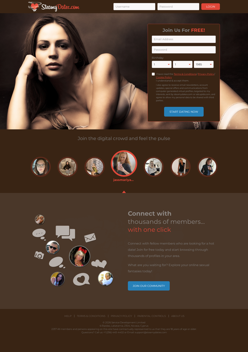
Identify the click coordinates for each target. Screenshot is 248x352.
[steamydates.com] (54, 6)
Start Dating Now (184, 111)
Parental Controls (151, 316)
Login (210, 6)
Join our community (149, 286)
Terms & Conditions (185, 74)
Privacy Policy (206, 74)
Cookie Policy (164, 77)
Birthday (158, 57)
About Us (177, 316)
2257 (54, 329)
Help (67, 316)
